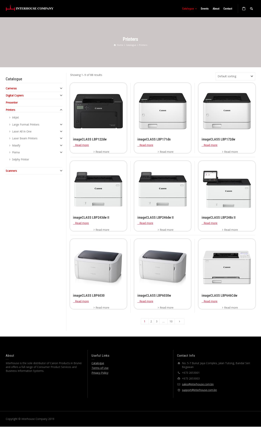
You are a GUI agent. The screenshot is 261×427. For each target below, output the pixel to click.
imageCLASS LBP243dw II (91, 217)
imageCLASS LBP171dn (154, 139)
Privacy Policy (100, 372)
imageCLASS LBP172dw (218, 139)
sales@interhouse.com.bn (198, 384)
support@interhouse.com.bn (199, 390)
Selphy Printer (20, 159)
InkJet (15, 117)
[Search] (251, 8)
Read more (102, 152)
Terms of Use (100, 368)
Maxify (16, 145)
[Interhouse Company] (29, 8)
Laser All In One (22, 131)
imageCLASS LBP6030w (154, 295)
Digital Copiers (15, 95)
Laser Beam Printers (24, 138)
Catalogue (98, 363)
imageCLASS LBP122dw (90, 139)
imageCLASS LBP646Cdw (219, 295)
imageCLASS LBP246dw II (155, 217)
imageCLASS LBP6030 (89, 295)
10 (171, 321)
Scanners (11, 170)
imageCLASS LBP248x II (219, 217)
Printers (10, 110)
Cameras (11, 88)
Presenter (12, 102)
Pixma (16, 152)
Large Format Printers (25, 124)
